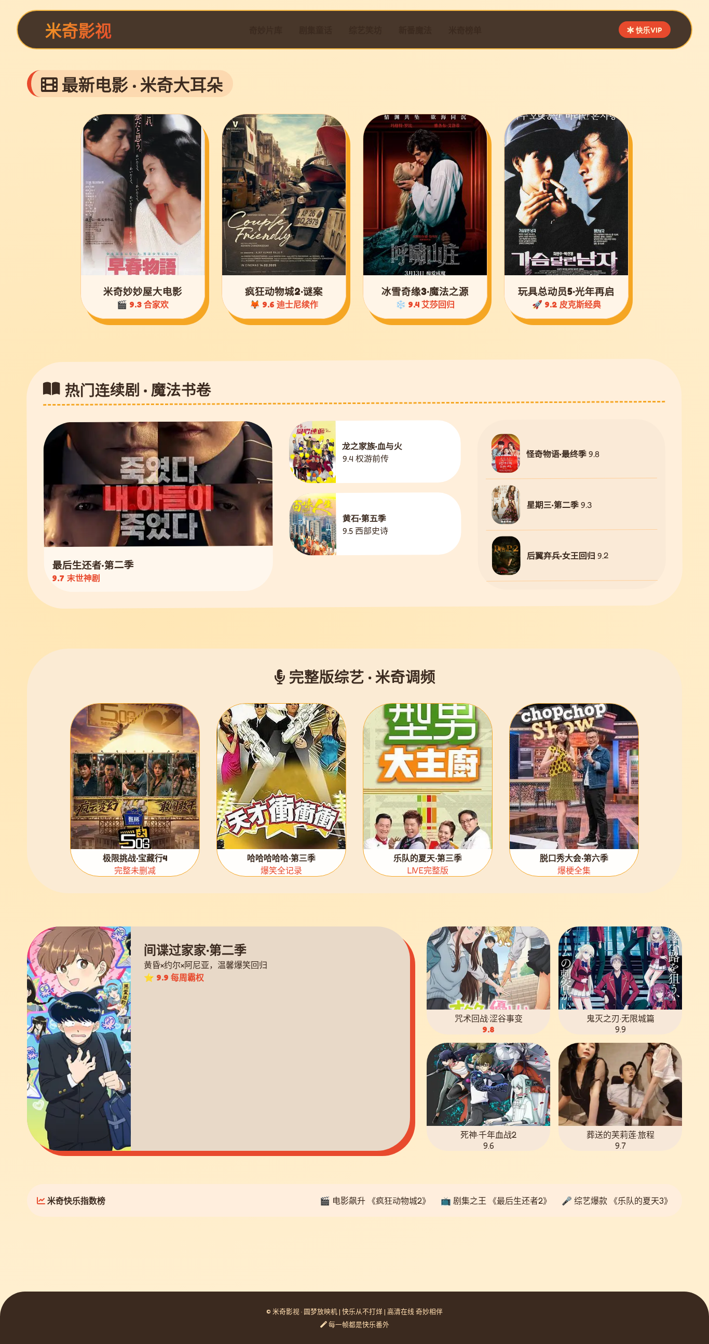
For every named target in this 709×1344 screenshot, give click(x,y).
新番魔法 (415, 30)
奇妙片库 (265, 30)
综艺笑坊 (365, 30)
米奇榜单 (465, 30)
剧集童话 (315, 30)
